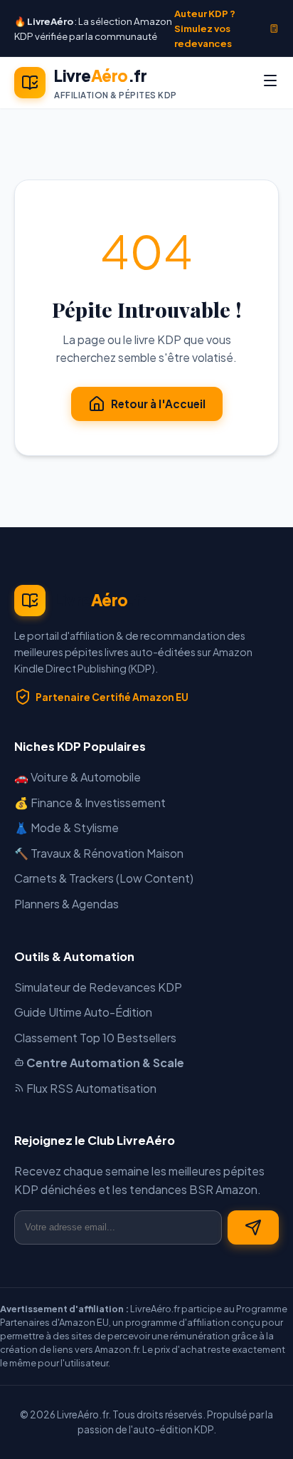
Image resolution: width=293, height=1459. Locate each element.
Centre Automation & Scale (104, 1062)
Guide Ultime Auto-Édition (83, 1011)
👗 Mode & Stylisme (66, 827)
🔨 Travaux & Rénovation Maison (98, 853)
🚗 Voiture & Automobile (77, 776)
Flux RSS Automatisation (90, 1088)
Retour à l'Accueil (158, 403)
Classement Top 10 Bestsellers (95, 1037)
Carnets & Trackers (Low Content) (103, 878)
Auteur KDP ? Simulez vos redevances (204, 28)
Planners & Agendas (66, 903)
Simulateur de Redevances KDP (98, 987)
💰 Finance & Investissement (90, 802)
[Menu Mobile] (270, 82)
